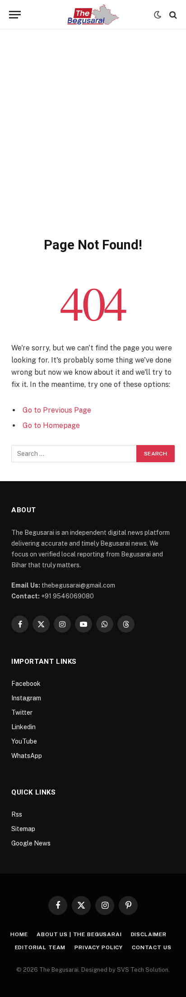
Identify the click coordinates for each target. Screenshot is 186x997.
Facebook (26, 683)
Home (19, 934)
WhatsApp (26, 755)
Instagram (26, 698)
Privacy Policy (98, 947)
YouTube (24, 741)
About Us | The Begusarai (79, 934)
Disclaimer (149, 934)
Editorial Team (40, 947)
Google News (31, 843)
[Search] (172, 15)
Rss (16, 814)
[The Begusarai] (93, 14)
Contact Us (151, 947)
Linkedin (23, 727)
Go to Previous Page (57, 410)
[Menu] (15, 15)
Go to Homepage (51, 425)
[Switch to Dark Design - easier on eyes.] (157, 15)
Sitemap (23, 828)
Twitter (22, 712)
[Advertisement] (93, 139)
